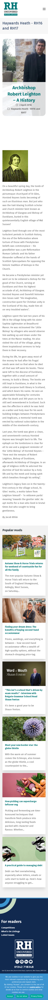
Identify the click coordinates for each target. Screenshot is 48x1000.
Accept (10, 996)
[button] (44, 9)
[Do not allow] (45, 986)
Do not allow (22, 996)
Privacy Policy (30, 992)
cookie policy (35, 987)
